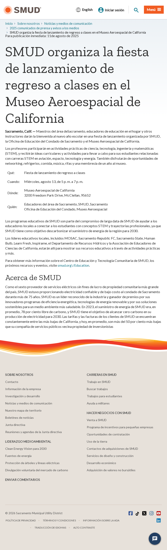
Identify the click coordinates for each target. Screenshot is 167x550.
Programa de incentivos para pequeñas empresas (120, 427)
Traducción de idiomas (50, 527)
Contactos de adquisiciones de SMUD (112, 448)
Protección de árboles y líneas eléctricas (32, 463)
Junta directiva (15, 425)
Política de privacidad (21, 520)
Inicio (9, 23)
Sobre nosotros (28, 23)
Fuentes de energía (18, 456)
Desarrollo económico (101, 463)
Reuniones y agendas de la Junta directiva (33, 432)
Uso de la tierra (97, 441)
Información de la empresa (23, 389)
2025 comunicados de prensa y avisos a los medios (44, 28)
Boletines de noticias (19, 417)
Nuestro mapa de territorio (23, 410)
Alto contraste (84, 527)
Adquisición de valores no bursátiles (111, 470)
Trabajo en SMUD (98, 382)
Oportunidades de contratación (108, 434)
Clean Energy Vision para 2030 (26, 448)
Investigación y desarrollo (22, 396)
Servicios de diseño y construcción (110, 456)
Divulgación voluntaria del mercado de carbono (36, 470)
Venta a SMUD (97, 420)
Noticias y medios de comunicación (28, 403)
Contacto (11, 382)
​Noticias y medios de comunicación (68, 23)
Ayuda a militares (98, 403)
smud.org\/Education (73, 265)
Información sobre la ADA (101, 520)
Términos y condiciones (59, 520)
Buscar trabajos (97, 389)
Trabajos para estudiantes (104, 396)
